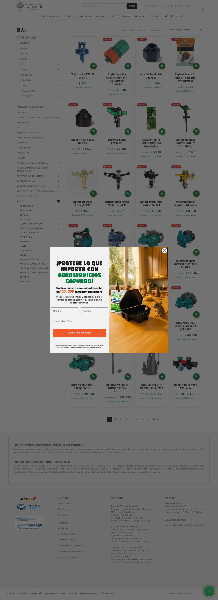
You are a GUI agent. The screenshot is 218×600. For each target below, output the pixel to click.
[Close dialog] (164, 250)
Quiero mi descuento (79, 332)
